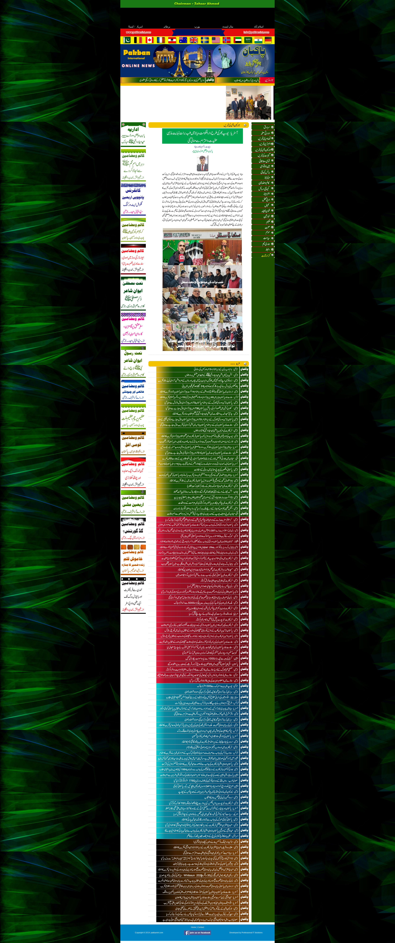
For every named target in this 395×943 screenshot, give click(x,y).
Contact (201, 927)
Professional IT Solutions (252, 933)
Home (193, 927)
